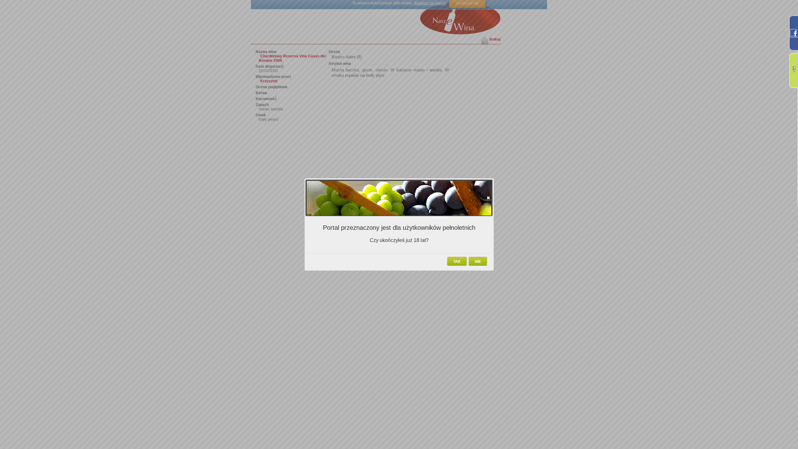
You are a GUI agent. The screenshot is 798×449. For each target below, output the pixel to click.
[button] (488, 198)
